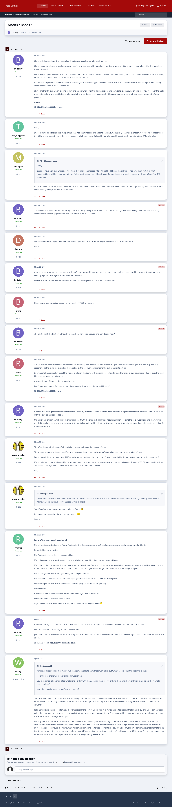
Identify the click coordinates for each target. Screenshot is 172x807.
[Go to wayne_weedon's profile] (18, 446)
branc (18, 311)
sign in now (59, 762)
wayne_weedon (18, 455)
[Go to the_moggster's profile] (18, 126)
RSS (40, 803)
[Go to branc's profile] (18, 302)
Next (16, 49)
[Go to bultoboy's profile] (9, 32)
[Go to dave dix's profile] (18, 240)
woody (18, 671)
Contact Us (22, 803)
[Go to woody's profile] (18, 662)
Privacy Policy (10, 803)
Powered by (156, 803)
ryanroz (18, 548)
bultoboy (14, 32)
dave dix (18, 249)
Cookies (31, 803)
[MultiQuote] (35, 114)
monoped (18, 166)
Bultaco (38, 32)
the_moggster (18, 135)
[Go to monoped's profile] (18, 157)
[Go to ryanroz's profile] (18, 539)
